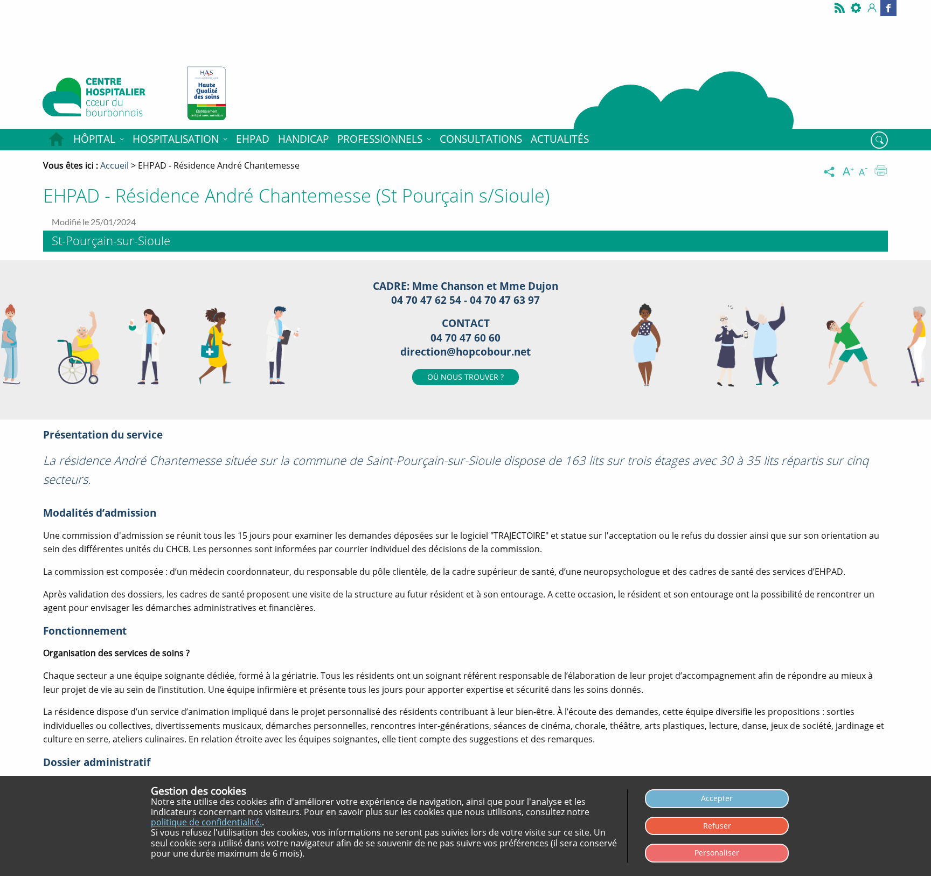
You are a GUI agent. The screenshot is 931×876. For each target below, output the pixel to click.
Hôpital (94, 139)
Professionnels (379, 139)
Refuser (717, 826)
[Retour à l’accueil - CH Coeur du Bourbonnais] (106, 100)
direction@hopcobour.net (465, 352)
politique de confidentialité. (206, 822)
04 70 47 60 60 (465, 338)
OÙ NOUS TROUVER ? (465, 377)
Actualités (560, 139)
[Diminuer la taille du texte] (865, 171)
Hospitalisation (176, 139)
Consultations (481, 139)
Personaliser (716, 852)
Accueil (56, 139)
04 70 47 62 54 (427, 300)
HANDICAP (303, 139)
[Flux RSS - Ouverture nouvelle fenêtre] (840, 8)
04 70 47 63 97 (505, 300)
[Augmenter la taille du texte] (849, 171)
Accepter (717, 798)
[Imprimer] (881, 171)
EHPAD (252, 139)
